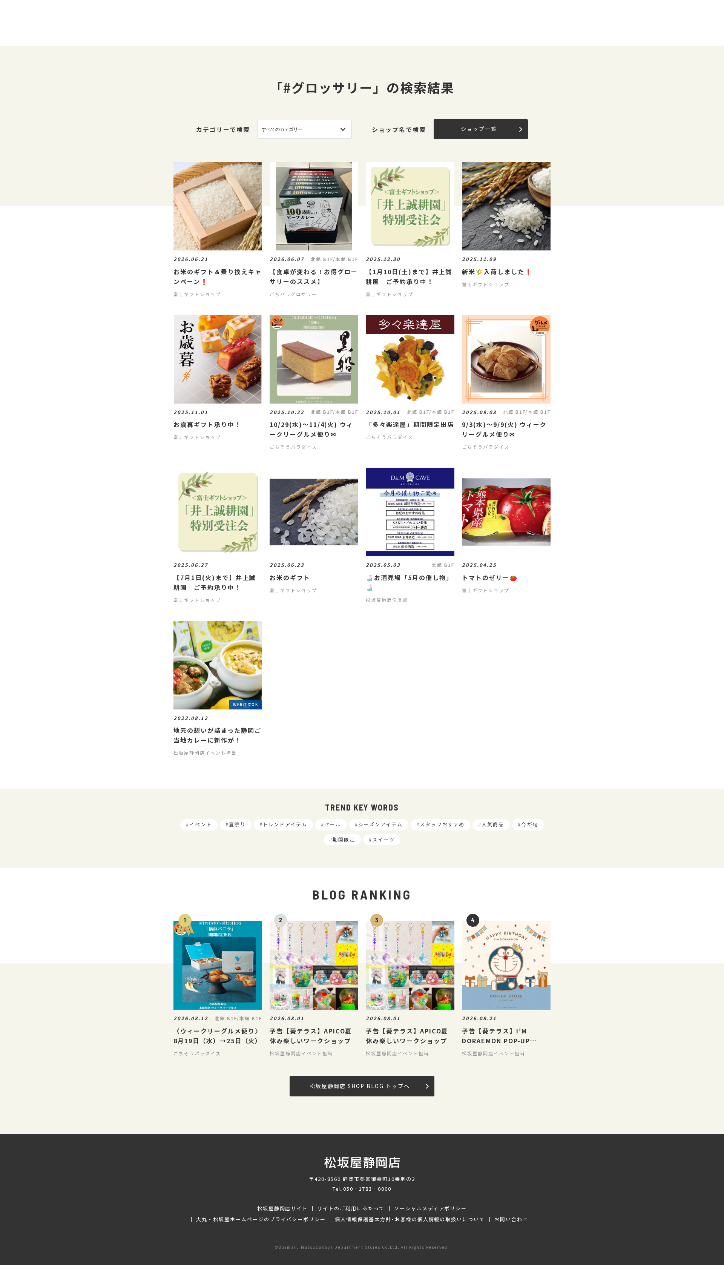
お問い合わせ (511, 1219)
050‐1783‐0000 (367, 1188)
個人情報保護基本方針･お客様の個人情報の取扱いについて (410, 1219)
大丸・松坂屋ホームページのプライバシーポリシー (261, 1219)
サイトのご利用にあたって (351, 1208)
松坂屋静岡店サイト (282, 1208)
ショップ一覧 (479, 128)
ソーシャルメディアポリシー (430, 1208)
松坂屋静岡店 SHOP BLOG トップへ (360, 1086)
